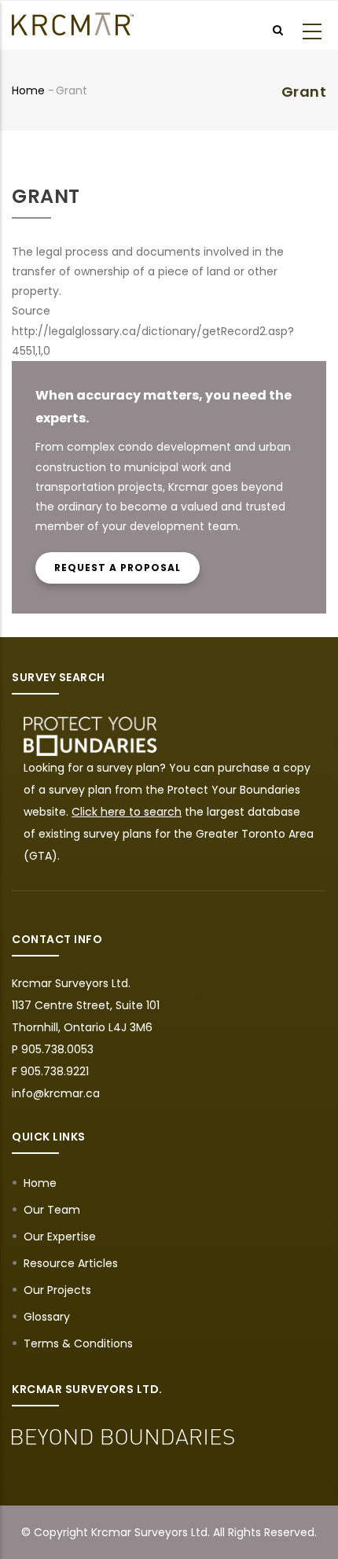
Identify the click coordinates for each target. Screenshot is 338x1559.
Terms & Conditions (78, 1343)
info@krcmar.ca (56, 1093)
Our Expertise (60, 1236)
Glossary (47, 1317)
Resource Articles (71, 1263)
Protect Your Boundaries (233, 790)
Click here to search (127, 812)
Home (28, 90)
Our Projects (57, 1290)
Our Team (52, 1210)
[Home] (73, 24)
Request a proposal (117, 567)
